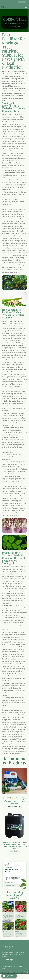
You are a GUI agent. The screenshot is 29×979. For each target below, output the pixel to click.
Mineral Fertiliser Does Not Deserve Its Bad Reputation (8, 916)
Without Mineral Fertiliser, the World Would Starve (8, 935)
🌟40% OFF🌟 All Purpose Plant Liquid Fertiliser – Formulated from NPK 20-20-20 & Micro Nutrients (14, 801)
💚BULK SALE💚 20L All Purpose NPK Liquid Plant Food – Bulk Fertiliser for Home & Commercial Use (14, 845)
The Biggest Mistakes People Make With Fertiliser (20, 916)
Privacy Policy (24, 972)
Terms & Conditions (11, 972)
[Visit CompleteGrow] (7, 865)
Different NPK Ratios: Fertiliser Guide (19, 935)
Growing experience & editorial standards (12, 885)
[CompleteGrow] (4, 6)
